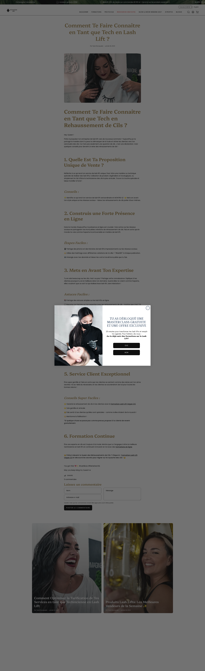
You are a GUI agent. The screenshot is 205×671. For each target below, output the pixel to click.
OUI (126, 345)
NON (126, 352)
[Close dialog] (148, 308)
